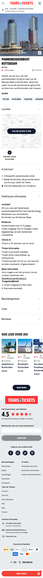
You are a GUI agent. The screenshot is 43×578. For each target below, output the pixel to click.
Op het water (16, 99)
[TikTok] (25, 453)
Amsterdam (6, 466)
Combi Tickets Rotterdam (31, 475)
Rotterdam (6, 479)
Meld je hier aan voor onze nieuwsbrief (18, 426)
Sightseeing (28, 99)
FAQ (3, 504)
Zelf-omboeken (7, 499)
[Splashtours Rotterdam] (9, 355)
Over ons (5, 495)
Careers (5, 512)
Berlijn (4, 470)
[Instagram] (18, 453)
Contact (5, 491)
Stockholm (6, 483)
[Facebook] (10, 453)
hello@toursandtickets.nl (14, 278)
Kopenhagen (6, 475)
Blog (3, 508)
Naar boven (21, 387)
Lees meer (5, 93)
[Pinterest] (32, 453)
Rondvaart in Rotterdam (30, 470)
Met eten (6, 99)
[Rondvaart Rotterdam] (25, 355)
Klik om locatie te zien (21, 131)
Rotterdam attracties (29, 466)
